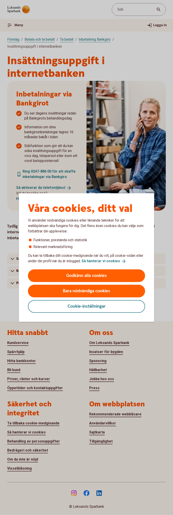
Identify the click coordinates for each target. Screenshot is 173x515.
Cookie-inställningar (87, 306)
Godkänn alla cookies (86, 275)
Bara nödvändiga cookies (86, 291)
